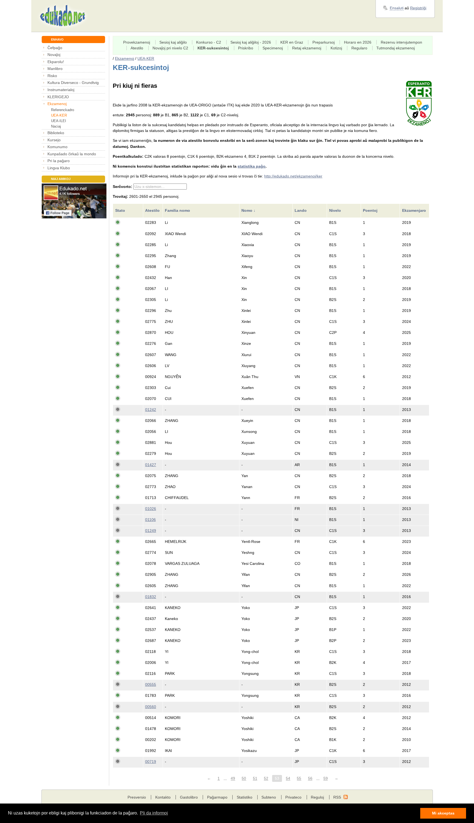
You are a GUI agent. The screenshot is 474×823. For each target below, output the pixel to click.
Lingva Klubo (58, 168)
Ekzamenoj (57, 104)
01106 (150, 519)
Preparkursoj (323, 42)
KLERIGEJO (58, 97)
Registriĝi (418, 8)
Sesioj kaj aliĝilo (173, 42)
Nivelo (335, 210)
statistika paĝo (252, 166)
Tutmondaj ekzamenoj (395, 48)
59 (325, 778)
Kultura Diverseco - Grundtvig (73, 82)
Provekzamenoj (136, 42)
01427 (150, 465)
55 (299, 778)
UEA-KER (59, 115)
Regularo (359, 48)
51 (255, 778)
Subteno (268, 797)
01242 (150, 409)
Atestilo (137, 48)
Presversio (137, 797)
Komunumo (57, 147)
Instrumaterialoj (60, 90)
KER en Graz (291, 42)
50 (244, 778)
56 (310, 778)
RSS (337, 797)
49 (233, 778)
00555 (150, 684)
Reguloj (317, 797)
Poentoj (371, 210)
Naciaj (56, 126)
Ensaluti (397, 8)
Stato (120, 210)
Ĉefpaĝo (54, 48)
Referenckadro (62, 110)
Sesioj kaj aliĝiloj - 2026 (250, 42)
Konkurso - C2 (208, 42)
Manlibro (55, 68)
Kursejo (54, 140)
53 (277, 778)
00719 (150, 761)
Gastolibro (189, 797)
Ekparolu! (55, 62)
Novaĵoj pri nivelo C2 (170, 48)
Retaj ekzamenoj (306, 48)
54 (288, 778)
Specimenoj (273, 48)
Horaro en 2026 (357, 42)
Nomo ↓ (248, 210)
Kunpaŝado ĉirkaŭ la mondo (71, 154)
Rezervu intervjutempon (401, 42)
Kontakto (163, 797)
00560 (150, 706)
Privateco (293, 797)
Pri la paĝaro (58, 161)
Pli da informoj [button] (154, 813)
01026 (150, 508)
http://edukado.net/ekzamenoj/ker (293, 176)
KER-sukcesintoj (213, 48)
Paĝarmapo (217, 797)
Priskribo (245, 48)
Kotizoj (336, 48)
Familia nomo (178, 210)
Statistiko (244, 797)
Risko (52, 76)
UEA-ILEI (58, 121)
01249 (150, 530)
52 (266, 778)
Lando (301, 210)
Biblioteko (55, 133)
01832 (150, 596)
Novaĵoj (53, 54)
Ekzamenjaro (414, 210)
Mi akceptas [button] (443, 813)
